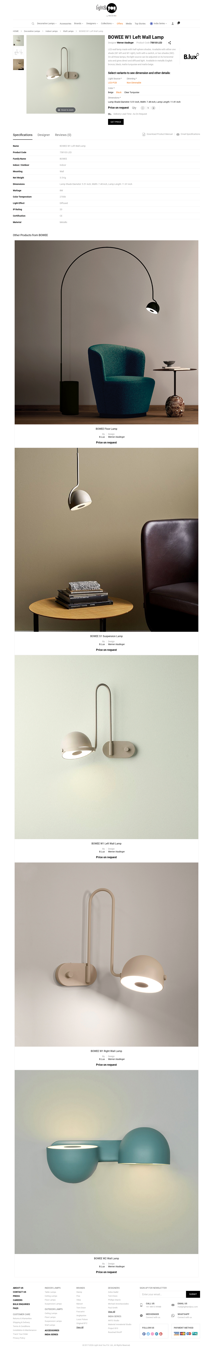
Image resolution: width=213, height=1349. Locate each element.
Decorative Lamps (46, 23)
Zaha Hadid (113, 1292)
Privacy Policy (19, 1338)
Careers (17, 1300)
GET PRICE (116, 122)
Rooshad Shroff (115, 1332)
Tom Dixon (81, 1307)
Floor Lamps (50, 1300)
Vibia (78, 1300)
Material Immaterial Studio (119, 1324)
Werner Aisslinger (125, 42)
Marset (79, 1304)
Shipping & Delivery (21, 1322)
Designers (91, 23)
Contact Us (19, 1292)
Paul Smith (113, 1307)
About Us (18, 1288)
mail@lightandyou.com (188, 1307)
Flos (78, 1296)
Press (16, 1296)
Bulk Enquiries (21, 1304)
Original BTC (81, 1323)
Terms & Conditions (21, 1326)
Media (129, 23)
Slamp (79, 1292)
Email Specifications (190, 134)
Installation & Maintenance (24, 1330)
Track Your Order (20, 1334)
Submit (193, 1294)
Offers (120, 23)
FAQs (15, 1308)
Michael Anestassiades (118, 1304)
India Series (159, 23)
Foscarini (80, 1311)
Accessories (65, 23)
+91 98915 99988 (153, 1307)
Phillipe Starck (114, 1300)
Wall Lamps (68, 31)
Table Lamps (50, 1292)
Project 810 (113, 1328)
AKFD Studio (113, 1320)
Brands (78, 23)
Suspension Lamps (53, 1304)
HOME (16, 31)
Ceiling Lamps (51, 1296)
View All (79, 1327)
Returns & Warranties (22, 1318)
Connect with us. (153, 1317)
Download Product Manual (159, 134)
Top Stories (140, 23)
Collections (106, 23)
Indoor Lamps (52, 31)
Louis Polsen (82, 1319)
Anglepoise (81, 1315)
